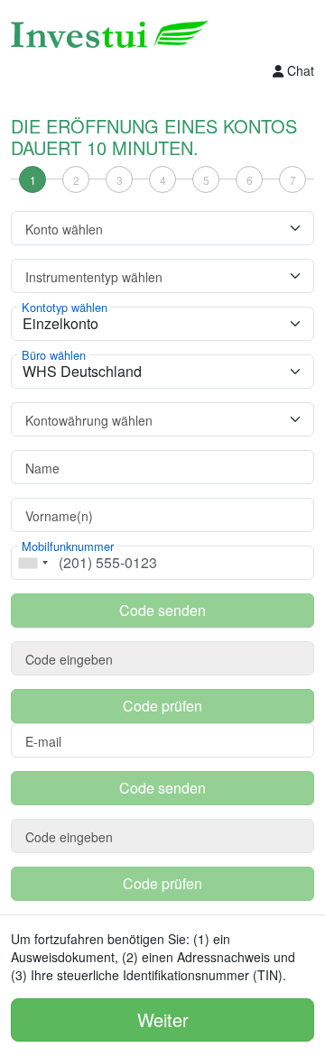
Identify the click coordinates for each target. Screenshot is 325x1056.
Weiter (163, 1019)
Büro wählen (54, 355)
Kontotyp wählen (64, 307)
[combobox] (32, 562)
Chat (300, 70)
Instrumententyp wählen (93, 277)
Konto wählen (64, 229)
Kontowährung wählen (89, 420)
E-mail (43, 741)
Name (42, 468)
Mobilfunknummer (68, 546)
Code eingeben (69, 659)
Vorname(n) (59, 516)
